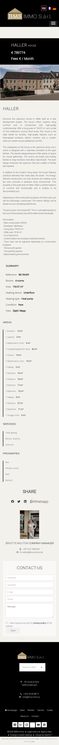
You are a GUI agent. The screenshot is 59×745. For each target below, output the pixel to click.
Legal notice (32, 732)
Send (13, 630)
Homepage (29, 13)
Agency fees (46, 732)
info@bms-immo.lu (31, 697)
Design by (43, 735)
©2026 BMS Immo (15, 732)
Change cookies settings (21, 735)
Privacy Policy (44, 739)
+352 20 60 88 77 (31, 694)
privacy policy (40, 623)
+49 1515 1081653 (31, 549)
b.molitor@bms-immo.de (31, 552)
